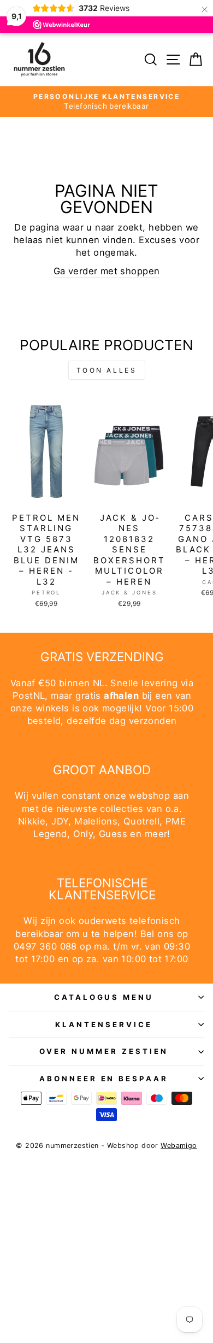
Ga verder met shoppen (107, 271)
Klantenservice (103, 1024)
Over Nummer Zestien (103, 1051)
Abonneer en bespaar (104, 1078)
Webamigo (179, 1145)
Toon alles (106, 370)
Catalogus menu (104, 997)
